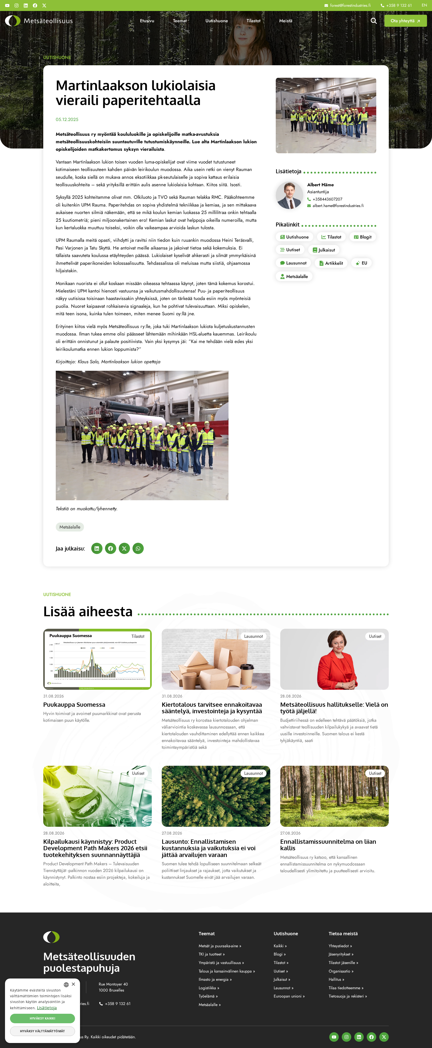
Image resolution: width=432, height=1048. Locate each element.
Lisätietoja (47, 1007)
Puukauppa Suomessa (74, 704)
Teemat (180, 21)
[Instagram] (16, 5)
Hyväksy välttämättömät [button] (42, 1031)
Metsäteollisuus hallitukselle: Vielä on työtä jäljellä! (334, 707)
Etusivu (147, 21)
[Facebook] (35, 5)
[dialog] (42, 1010)
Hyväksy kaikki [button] (43, 1018)
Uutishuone (217, 21)
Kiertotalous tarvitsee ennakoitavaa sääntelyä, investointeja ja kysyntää (212, 707)
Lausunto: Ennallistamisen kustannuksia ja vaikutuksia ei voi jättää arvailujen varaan (209, 848)
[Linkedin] (26, 5)
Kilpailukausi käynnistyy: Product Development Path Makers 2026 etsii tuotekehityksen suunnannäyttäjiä (95, 848)
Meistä (285, 21)
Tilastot (253, 21)
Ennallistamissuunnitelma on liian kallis (328, 845)
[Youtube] (7, 5)
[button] (96, 548)
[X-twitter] (44, 5)
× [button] (73, 984)
